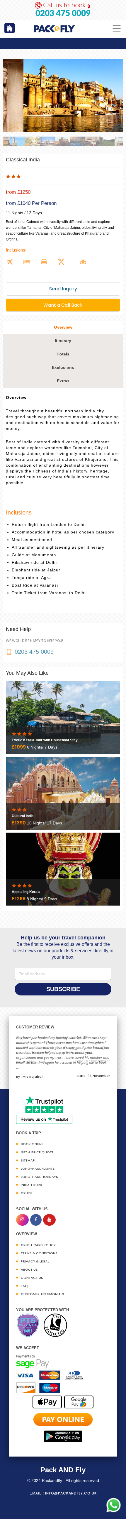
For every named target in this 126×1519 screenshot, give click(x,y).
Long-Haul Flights (38, 1168)
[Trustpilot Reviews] (44, 1109)
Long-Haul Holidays (39, 1176)
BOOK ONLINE (32, 1144)
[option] (63, 95)
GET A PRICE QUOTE (37, 1152)
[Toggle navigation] (117, 28)
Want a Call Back (63, 305)
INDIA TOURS (31, 1185)
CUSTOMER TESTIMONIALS (42, 1294)
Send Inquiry (63, 288)
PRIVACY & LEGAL (35, 1261)
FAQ (24, 1285)
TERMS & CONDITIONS (39, 1253)
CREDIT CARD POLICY (38, 1245)
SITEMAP (28, 1160)
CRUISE (27, 1193)
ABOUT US (29, 1269)
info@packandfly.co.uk (71, 1493)
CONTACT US (32, 1277)
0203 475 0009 (63, 13)
